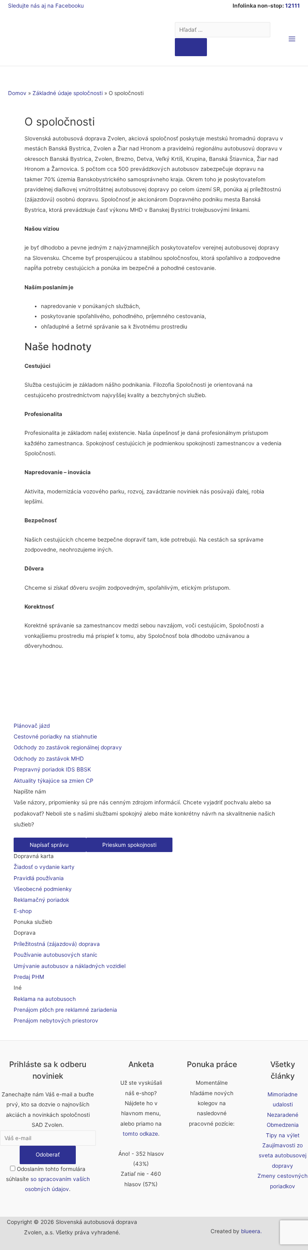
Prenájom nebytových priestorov (56, 1020)
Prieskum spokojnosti (129, 845)
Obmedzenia (283, 1125)
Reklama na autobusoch (45, 999)
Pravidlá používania (39, 878)
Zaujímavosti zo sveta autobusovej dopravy (282, 1155)
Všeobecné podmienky (43, 889)
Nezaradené (282, 1115)
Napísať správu (50, 845)
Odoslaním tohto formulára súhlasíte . (48, 1179)
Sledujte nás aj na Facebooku (46, 5)
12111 (292, 5)
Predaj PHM (29, 977)
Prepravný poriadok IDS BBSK (52, 769)
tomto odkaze (140, 1133)
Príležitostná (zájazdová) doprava (57, 944)
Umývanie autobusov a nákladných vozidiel (70, 966)
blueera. (251, 1231)
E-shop (23, 911)
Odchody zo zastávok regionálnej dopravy (68, 747)
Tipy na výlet (283, 1135)
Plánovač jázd (32, 725)
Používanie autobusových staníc (55, 955)
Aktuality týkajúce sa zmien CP (53, 780)
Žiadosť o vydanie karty (44, 867)
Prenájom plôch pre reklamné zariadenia (65, 1009)
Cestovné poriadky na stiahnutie (55, 736)
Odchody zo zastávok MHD (49, 758)
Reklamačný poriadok (41, 900)
